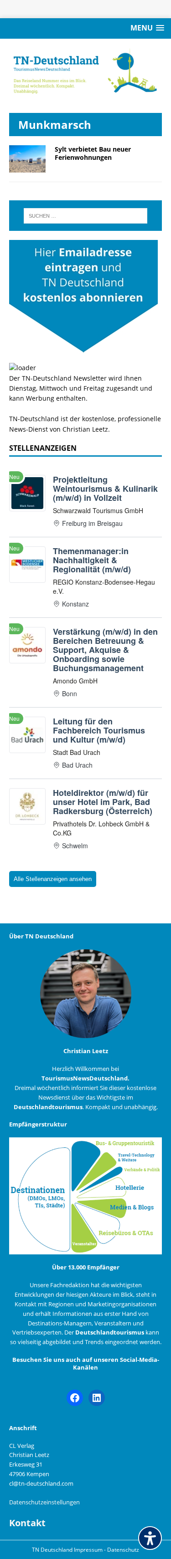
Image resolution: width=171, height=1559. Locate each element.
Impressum (89, 1550)
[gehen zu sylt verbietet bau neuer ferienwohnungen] (27, 167)
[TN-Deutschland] (85, 71)
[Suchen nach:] (86, 216)
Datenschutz (123, 1550)
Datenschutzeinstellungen (44, 1502)
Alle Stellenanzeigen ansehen (53, 879)
